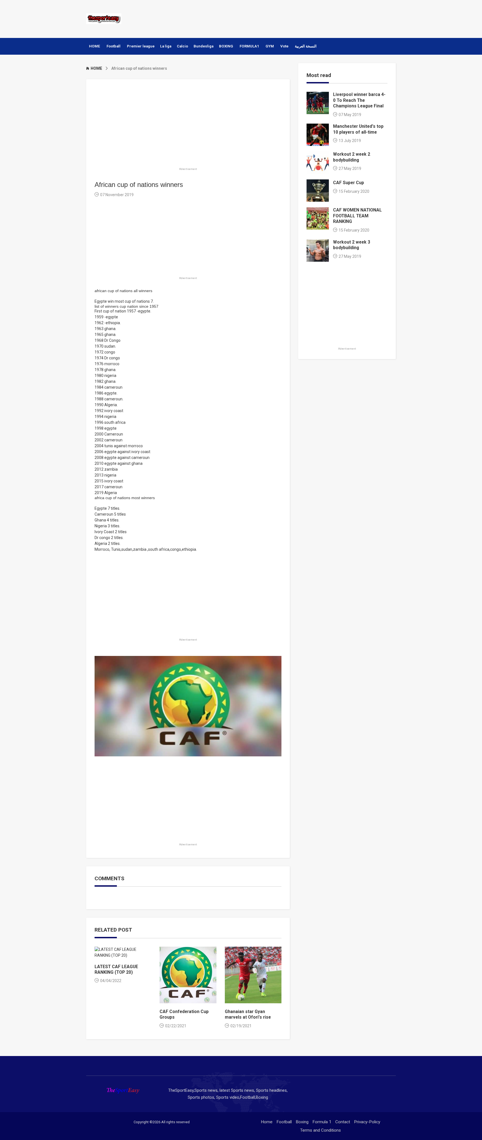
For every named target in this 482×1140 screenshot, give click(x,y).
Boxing (302, 1121)
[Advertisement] (293, 18)
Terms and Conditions (320, 1130)
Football (113, 46)
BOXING (226, 46)
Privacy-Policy (367, 1121)
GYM (270, 46)
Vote (284, 46)
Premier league (141, 46)
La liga (165, 46)
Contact (342, 1121)
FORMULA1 (249, 46)
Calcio (182, 46)
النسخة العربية (306, 46)
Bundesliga (203, 46)
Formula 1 (321, 1121)
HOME (94, 46)
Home (267, 1121)
